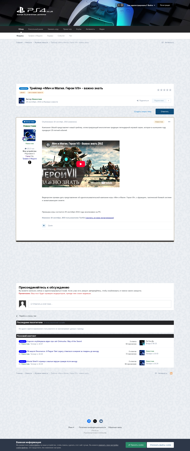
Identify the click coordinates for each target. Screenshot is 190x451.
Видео (102, 29)
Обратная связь (115, 427)
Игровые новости (50, 102)
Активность (90, 29)
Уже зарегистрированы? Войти (140, 5)
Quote (50, 226)
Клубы (78, 29)
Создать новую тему (142, 111)
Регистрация (165, 5)
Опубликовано (55, 122)
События (61, 36)
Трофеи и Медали (35, 36)
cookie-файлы (34, 445)
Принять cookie (137, 445)
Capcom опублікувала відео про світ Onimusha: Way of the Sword (54, 341)
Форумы (20, 36)
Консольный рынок (35, 29)
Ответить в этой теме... (43, 304)
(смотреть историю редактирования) (99, 218)
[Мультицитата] (44, 225)
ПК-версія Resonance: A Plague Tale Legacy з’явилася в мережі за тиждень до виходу (63, 351)
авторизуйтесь (95, 291)
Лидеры (50, 36)
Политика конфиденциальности (92, 427)
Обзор (21, 29)
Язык (70, 427)
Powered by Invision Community (95, 433)
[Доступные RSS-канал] (171, 373)
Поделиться (143, 101)
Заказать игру (53, 29)
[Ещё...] (169, 121)
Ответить (165, 111)
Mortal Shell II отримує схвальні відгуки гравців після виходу (52, 361)
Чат (70, 36)
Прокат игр (67, 29)
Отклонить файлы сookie (160, 445)
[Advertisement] (95, 66)
